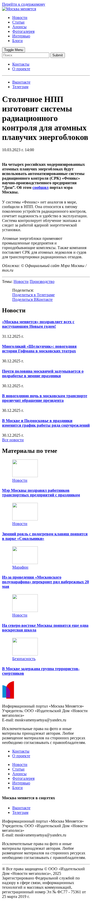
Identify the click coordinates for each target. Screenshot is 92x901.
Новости (19, 17)
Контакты (20, 64)
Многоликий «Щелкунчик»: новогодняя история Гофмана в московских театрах (39, 348)
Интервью (21, 36)
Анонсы (19, 27)
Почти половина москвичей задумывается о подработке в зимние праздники (43, 373)
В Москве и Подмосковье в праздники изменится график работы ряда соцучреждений (46, 422)
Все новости (13, 440)
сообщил (40, 187)
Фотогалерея (23, 31)
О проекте (21, 69)
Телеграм (20, 812)
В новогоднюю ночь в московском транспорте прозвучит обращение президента (44, 398)
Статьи (18, 22)
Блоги (17, 40)
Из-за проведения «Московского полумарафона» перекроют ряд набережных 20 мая (45, 582)
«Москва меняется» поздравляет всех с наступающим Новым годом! (38, 324)
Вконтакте (21, 808)
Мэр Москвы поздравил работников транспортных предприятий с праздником (41, 492)
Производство (42, 281)
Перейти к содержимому (23, 4)
